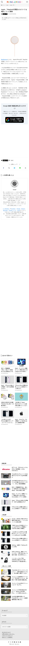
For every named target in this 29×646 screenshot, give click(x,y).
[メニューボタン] (27, 2)
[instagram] (12, 642)
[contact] (20, 642)
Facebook (13, 208)
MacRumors (4, 59)
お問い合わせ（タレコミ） (8, 634)
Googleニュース (12, 210)
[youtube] (14, 642)
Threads (18, 208)
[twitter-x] (10, 642)
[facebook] (8, 642)
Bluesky (23, 208)
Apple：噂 (5, 160)
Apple (12, 160)
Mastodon (5, 210)
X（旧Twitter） (6, 208)
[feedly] (16, 642)
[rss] (18, 642)
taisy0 (14, 189)
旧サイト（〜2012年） (7, 637)
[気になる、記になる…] (14, 2)
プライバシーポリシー (7, 635)
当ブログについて (6, 632)
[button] (3, 168)
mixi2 (18, 210)
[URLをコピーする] (25, 168)
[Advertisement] (14, 27)
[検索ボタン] (2, 2)
